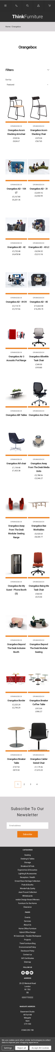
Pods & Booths (27, 885)
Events (27, 917)
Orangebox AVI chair (16, 463)
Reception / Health (27, 877)
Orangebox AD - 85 (39, 301)
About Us (27, 925)
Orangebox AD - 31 (39, 188)
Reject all (21, 1047)
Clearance (27, 907)
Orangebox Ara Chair (39, 415)
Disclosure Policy (27, 951)
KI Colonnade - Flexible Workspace (27, 936)
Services (27, 921)
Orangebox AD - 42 (16, 247)
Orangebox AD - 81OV (16, 301)
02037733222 (27, 997)
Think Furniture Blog (27, 943)
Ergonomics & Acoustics (27, 870)
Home (8, 27)
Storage (27, 862)
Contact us (27, 955)
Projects (27, 940)
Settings (8, 1047)
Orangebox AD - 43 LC (38, 247)
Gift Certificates (27, 958)
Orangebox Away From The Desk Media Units (38, 467)
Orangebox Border (16, 700)
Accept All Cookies (40, 1047)
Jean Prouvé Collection (27, 892)
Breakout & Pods (27, 866)
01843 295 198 (27, 1030)
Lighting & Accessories (27, 874)
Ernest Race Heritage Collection (27, 881)
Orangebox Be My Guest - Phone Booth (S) (16, 590)
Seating (27, 855)
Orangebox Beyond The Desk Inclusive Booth (16, 648)
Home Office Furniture (27, 929)
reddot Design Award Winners (28, 900)
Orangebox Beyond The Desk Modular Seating (39, 648)
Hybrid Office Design (27, 932)
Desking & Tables (27, 859)
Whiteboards (27, 896)
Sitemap (27, 962)
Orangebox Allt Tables (16, 415)
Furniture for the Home (27, 903)
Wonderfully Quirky (27, 888)
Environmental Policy (27, 947)
